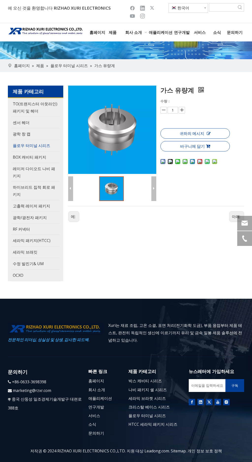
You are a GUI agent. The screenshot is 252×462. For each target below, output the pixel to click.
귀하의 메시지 (192, 133)
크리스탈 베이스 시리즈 (149, 407)
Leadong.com (156, 451)
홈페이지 (96, 381)
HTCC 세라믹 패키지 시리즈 (152, 424)
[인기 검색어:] (240, 7)
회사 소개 (96, 389)
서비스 (94, 415)
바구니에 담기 (192, 146)
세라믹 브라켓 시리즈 (147, 398)
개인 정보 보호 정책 (205, 451)
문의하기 (96, 433)
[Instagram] (142, 16)
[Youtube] (132, 16)
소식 (92, 424)
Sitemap (178, 451)
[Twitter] (153, 8)
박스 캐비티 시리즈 (145, 381)
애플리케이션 (100, 398)
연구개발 (96, 407)
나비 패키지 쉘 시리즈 (147, 389)
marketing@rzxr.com (32, 390)
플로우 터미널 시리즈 (147, 415)
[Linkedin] (142, 8)
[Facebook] (132, 8)
